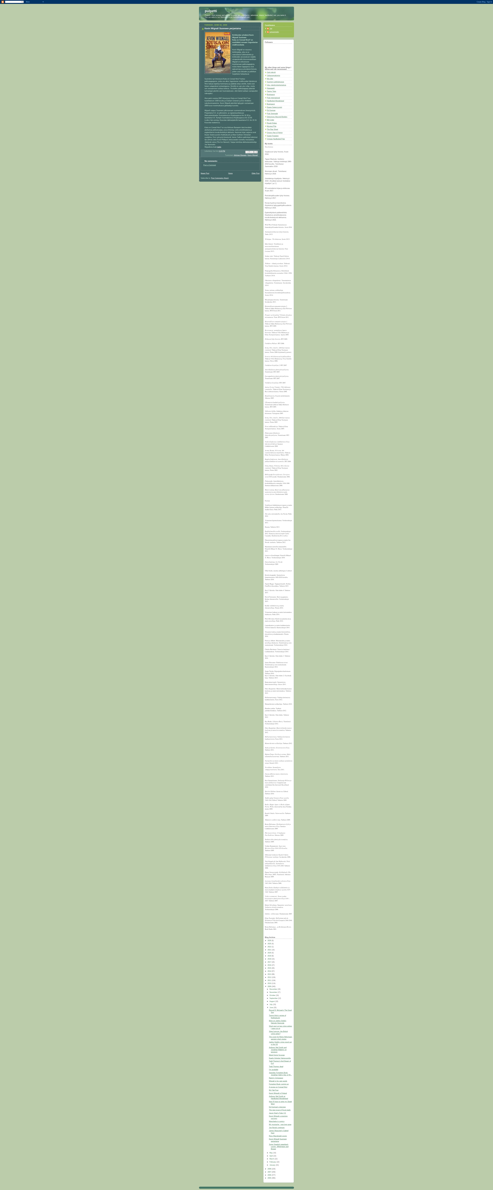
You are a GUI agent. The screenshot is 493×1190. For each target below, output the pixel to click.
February (273, 1162)
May (271, 1153)
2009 (270, 986)
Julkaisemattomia (273, 75)
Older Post (256, 173)
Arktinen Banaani (240, 155)
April (271, 1156)
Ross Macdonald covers (278, 1136)
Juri (270, 28)
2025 (270, 944)
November (273, 992)
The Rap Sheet (272, 129)
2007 (270, 1172)
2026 (270, 941)
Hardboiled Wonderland (275, 101)
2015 (270, 968)
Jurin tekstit (271, 72)
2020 (270, 953)
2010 (270, 983)
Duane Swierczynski (274, 107)
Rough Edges (272, 123)
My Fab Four (273, 1090)
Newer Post (205, 173)
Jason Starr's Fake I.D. (277, 1113)
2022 (270, 947)
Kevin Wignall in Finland (278, 1093)
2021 (270, 950)
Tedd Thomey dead (276, 1066)
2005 (270, 1178)
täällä (219, 147)
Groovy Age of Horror (275, 133)
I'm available (273, 1070)
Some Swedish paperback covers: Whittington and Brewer (278, 1147)
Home (230, 173)
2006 (270, 1175)
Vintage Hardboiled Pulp (276, 139)
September (273, 998)
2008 (270, 1169)
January (272, 1165)
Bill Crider (270, 120)
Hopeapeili (271, 88)
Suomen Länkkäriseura (275, 82)
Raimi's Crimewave (276, 1078)
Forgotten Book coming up (279, 1084)
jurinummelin (274, 32)
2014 (270, 971)
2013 (270, 974)
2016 (270, 965)
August (272, 1001)
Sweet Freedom (273, 136)
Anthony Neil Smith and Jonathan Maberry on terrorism (278, 1050)
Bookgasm (271, 95)
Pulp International (273, 98)
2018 (270, 959)
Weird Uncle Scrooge (277, 1055)
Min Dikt (270, 79)
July (271, 1004)
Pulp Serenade (272, 114)
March (272, 1159)
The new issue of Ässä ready (280, 1110)
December (273, 989)
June (271, 1007)
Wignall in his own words (278, 1081)
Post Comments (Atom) (220, 178)
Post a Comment (209, 165)
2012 (270, 977)
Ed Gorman (271, 110)
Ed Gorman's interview (277, 1107)
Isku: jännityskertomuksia (276, 85)
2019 (270, 956)
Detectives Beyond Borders (277, 117)
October (272, 995)
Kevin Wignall (253, 155)
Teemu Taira (271, 91)
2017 (270, 962)
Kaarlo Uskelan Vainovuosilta (280, 1058)
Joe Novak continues (277, 1128)
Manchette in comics (277, 1121)
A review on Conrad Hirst (278, 1087)
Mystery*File (271, 126)
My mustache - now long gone (280, 1124)
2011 (270, 980)
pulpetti (211, 11)
